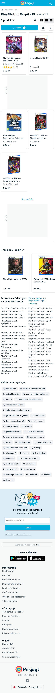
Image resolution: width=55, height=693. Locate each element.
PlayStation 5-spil (11, 10)
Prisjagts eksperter (11, 633)
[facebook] (27, 680)
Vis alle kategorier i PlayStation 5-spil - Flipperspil (37, 300)
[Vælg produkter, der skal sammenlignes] (43, 27)
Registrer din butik (11, 579)
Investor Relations (11, 616)
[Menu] (3, 3)
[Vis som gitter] (41, 20)
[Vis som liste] (46, 20)
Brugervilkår (8, 644)
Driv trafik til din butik (12, 583)
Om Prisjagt (7, 571)
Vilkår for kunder (10, 592)
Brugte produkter (10, 629)
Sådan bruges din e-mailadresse (18, 535)
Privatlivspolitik (9, 652)
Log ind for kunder (11, 588)
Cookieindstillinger (11, 656)
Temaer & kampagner (12, 611)
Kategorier (7, 624)
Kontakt (6, 575)
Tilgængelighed (9, 601)
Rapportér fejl (28, 199)
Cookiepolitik (8, 648)
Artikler (5, 620)
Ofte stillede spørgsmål (13, 596)
